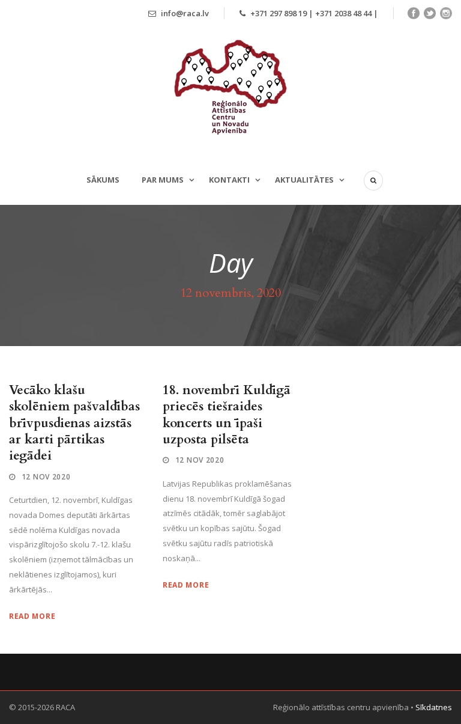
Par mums (163, 179)
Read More (32, 616)
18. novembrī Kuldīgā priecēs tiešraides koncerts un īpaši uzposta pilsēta (227, 415)
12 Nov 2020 (46, 477)
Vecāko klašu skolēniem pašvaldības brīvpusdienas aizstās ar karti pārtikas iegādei (74, 423)
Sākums (102, 179)
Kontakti (229, 179)
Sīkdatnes (433, 707)
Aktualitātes (304, 179)
